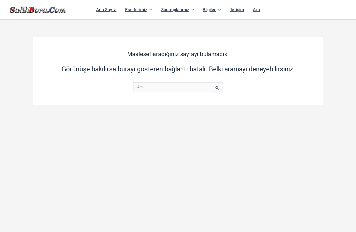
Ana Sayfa (106, 9)
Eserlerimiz (136, 9)
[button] (149, 9)
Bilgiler (209, 9)
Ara (256, 9)
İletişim (237, 9)
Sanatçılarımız (175, 9)
